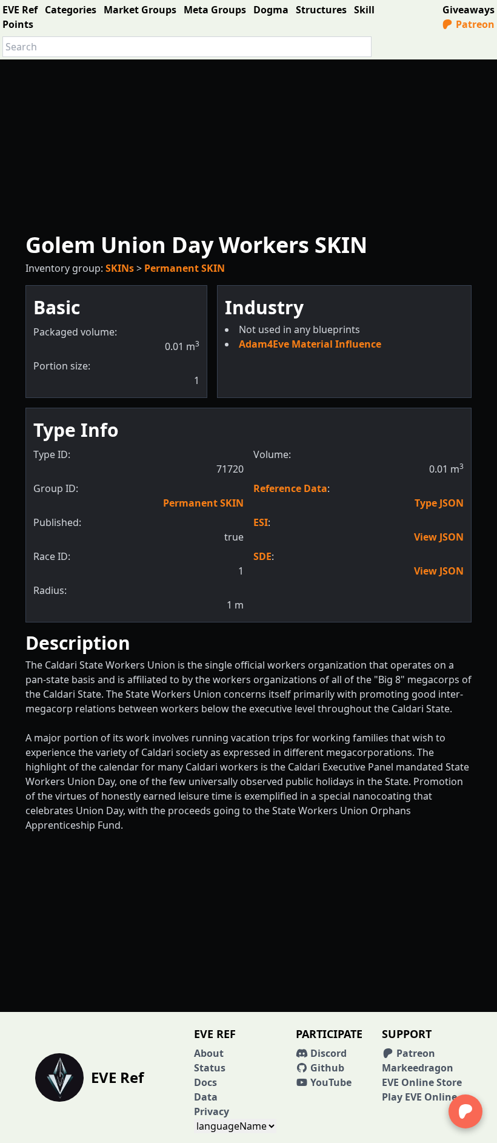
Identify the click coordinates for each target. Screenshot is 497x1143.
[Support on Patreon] (465, 1111)
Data (206, 1097)
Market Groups (140, 9)
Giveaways (468, 9)
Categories (70, 9)
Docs (205, 1082)
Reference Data (290, 488)
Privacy (211, 1111)
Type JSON (439, 503)
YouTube (330, 1082)
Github (326, 1067)
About (209, 1053)
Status (209, 1067)
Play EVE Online (419, 1097)
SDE (262, 556)
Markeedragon (417, 1067)
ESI (260, 522)
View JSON (439, 537)
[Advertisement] (248, 144)
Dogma (271, 9)
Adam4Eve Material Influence (310, 344)
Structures (321, 9)
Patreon (474, 24)
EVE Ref (20, 9)
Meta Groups (215, 9)
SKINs (119, 268)
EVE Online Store (422, 1082)
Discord (327, 1053)
